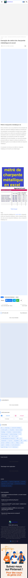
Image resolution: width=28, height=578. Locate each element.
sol (10, 447)
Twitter (14, 300)
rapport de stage (4, 447)
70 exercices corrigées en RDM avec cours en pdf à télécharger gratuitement (12, 508)
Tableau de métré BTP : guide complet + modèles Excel (13, 503)
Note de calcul (4, 436)
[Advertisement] (14, 19)
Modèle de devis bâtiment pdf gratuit (9, 499)
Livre (20, 434)
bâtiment (8, 442)
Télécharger (14, 209)
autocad (2, 442)
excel (6, 36)
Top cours (10, 440)
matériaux (8, 444)
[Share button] (21, 300)
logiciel (2, 444)
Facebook (10, 300)
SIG (20, 438)
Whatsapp (17, 300)
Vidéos (25, 440)
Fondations (9, 432)
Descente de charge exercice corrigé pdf (10, 513)
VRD (21, 440)
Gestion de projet (4, 434)
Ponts (16, 436)
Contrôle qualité (4, 429)
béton (12, 442)
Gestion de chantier (17, 432)
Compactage (7, 427)
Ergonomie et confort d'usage (7, 483)
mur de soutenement (15, 444)
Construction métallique (9, 297)
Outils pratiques (4, 481)
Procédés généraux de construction (8, 438)
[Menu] (2, 2)
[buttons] (11, 541)
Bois (2, 427)
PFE (13, 436)
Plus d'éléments (23, 312)
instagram (22, 415)
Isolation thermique (13, 434)
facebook (8, 415)
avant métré (18, 214)
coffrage (17, 442)
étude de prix (15, 447)
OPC (9, 436)
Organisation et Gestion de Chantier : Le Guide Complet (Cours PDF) (13, 495)
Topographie (16, 440)
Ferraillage (3, 432)
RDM (17, 438)
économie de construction (20, 483)
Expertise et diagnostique (14, 481)
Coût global (11, 429)
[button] (23, 2)
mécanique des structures (6, 485)
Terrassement (3, 440)
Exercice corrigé (19, 429)
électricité (23, 481)
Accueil (2, 36)
